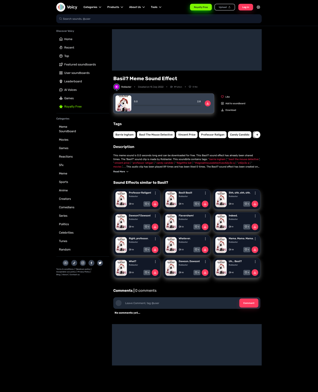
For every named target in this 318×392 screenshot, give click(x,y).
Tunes (63, 241)
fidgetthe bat (184, 162)
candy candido (239, 134)
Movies (63, 139)
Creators (65, 199)
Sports (63, 182)
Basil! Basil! (185, 192)
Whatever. (185, 238)
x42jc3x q (244, 162)
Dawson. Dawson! (189, 261)
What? (132, 261)
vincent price (186, 134)
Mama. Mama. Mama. (241, 238)
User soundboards (77, 73)
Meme (63, 173)
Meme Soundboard (67, 129)
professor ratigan (212, 134)
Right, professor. (138, 238)
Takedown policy (83, 269)
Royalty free (73, 106)
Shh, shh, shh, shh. (239, 192)
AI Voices (70, 90)
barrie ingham (124, 134)
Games (69, 98)
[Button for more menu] (155, 193)
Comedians (66, 207)
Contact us (75, 275)
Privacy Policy (84, 272)
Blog (58, 275)
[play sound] (123, 103)
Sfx (61, 165)
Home (68, 39)
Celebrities (66, 232)
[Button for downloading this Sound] (155, 204)
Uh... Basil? (235, 261)
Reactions (66, 156)
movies (117, 166)
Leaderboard (73, 81)
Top (66, 56)
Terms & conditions (65, 269)
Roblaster (133, 196)
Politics (64, 224)
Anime (63, 190)
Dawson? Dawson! (140, 215)
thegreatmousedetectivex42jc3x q (215, 162)
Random (65, 249)
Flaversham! (186, 215)
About (65, 275)
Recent (69, 47)
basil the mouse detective (156, 134)
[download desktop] (208, 103)
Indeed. (233, 215)
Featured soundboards (80, 64)
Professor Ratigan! (140, 192)
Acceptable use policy (66, 272)
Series (63, 216)
